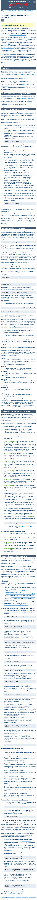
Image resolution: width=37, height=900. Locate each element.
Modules (4, 897)
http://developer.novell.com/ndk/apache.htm (23, 597)
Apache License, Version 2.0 (15, 893)
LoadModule (30, 516)
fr (32, 889)
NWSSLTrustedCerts (10, 542)
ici (24, 78)
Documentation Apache (16, 419)
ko (35, 889)
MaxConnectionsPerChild (11, 441)
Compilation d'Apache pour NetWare (22, 222)
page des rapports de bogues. (17, 35)
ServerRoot (7, 132)
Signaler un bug (32, 897)
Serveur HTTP (9, 10)
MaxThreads (7, 479)
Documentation (18, 10)
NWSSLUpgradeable (9, 548)
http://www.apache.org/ (28, 98)
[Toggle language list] (2, 20)
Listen (17, 254)
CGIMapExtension (9, 533)
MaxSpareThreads (9, 470)
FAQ (9, 44)
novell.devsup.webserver (7, 48)
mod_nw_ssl (17, 824)
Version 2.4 (26, 10)
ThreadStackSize (9, 485)
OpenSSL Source (26, 841)
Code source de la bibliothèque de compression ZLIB (20, 594)
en (30, 889)
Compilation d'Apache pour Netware (24, 60)
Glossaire (18, 897)
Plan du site (25, 897)
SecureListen (8, 538)
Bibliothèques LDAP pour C (13, 592)
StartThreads (8, 453)
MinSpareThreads (9, 461)
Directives (9, 897)
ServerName (16, 132)
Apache (2, 10)
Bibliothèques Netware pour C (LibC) (16, 590)
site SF (7, 864)
